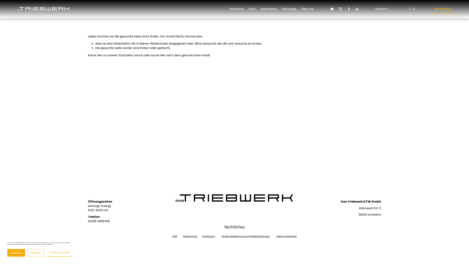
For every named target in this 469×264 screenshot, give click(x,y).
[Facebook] (349, 9)
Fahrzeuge (289, 9)
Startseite (237, 9)
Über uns (307, 9)
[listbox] (383, 9)
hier (99, 55)
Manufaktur (269, 9)
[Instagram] (340, 9)
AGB (174, 236)
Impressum (208, 236)
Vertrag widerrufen (286, 236)
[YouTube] (332, 9)
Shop (252, 9)
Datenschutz (190, 236)
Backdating (443, 9)
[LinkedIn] (357, 9)
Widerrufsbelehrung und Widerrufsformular (246, 236)
